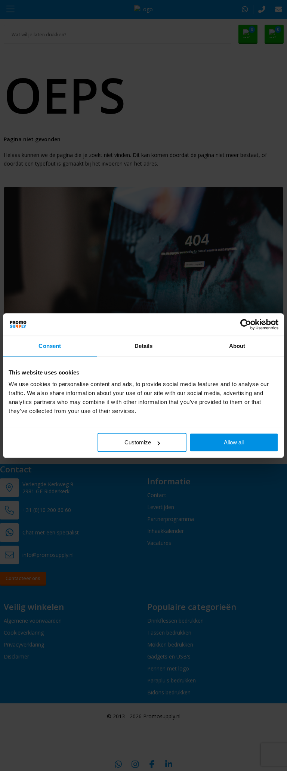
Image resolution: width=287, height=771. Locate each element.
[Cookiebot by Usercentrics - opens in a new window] (245, 324)
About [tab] (237, 346)
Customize (137, 442)
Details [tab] (144, 346)
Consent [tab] (49, 346)
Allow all (234, 442)
